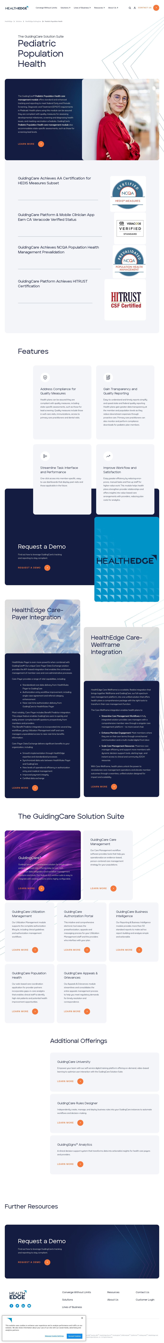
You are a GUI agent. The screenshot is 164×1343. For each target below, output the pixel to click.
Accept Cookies (74, 1336)
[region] (44, 1328)
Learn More (26, 144)
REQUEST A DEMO (29, 568)
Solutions (65, 8)
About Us (112, 8)
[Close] (82, 1318)
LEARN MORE (26, 888)
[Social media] (11, 1306)
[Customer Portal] (135, 8)
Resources (98, 8)
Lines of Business (81, 8)
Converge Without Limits (46, 8)
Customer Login (145, 1300)
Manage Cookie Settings (54, 1336)
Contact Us (144, 8)
